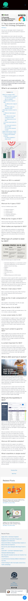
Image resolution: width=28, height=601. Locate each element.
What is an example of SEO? (8, 94)
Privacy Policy (14, 583)
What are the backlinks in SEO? (9, 132)
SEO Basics (3, 27)
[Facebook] (12, 587)
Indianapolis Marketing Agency (8, 552)
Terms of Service (14, 585)
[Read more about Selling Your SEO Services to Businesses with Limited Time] (14, 513)
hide (12, 92)
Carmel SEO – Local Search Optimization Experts (12, 550)
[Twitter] (14, 587)
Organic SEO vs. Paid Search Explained (9, 536)
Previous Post (14, 470)
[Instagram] (16, 587)
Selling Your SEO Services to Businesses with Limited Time (11, 523)
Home (14, 582)
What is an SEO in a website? (10, 96)
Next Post (14, 473)
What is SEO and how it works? (9, 131)
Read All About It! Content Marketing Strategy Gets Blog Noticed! (13, 500)
